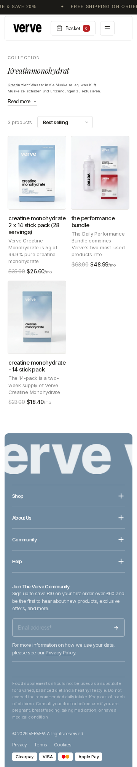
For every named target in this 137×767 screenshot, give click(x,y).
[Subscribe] (116, 628)
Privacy (19, 745)
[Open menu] (107, 28)
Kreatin (14, 85)
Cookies (63, 745)
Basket (76, 28)
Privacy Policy (60, 652)
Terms (40, 745)
